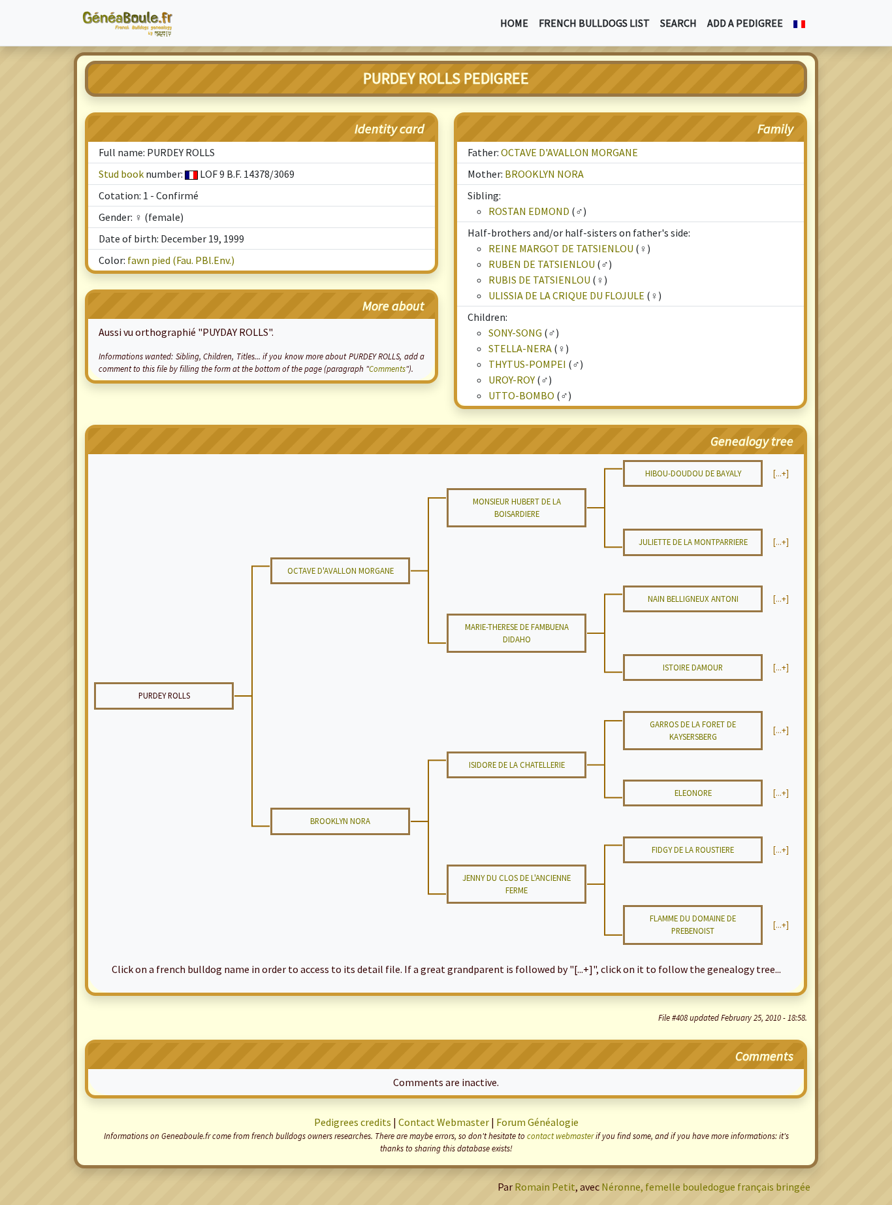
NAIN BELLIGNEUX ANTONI (693, 598)
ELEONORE (693, 792)
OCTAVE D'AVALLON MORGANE (569, 152)
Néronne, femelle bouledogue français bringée (705, 1186)
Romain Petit (545, 1186)
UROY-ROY (511, 379)
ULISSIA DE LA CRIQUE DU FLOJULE (566, 295)
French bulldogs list (594, 22)
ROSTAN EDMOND (528, 211)
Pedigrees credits (352, 1122)
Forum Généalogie (537, 1122)
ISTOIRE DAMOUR (693, 667)
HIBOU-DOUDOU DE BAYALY (693, 473)
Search (678, 22)
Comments (387, 368)
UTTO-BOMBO (521, 395)
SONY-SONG (515, 332)
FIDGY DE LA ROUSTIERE (693, 849)
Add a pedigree (745, 22)
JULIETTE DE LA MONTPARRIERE (693, 541)
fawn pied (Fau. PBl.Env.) (180, 260)
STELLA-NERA (520, 348)
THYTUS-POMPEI (527, 364)
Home (514, 22)
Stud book (121, 173)
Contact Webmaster (443, 1122)
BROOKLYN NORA (544, 173)
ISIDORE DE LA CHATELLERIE (517, 764)
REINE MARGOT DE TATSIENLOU (560, 248)
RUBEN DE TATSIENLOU (541, 264)
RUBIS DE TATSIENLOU (539, 279)
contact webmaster (560, 1136)
